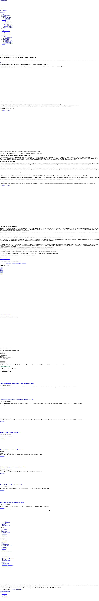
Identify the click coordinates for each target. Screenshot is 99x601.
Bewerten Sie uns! (5, 559)
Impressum (17, 589)
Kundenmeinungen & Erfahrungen (7, 558)
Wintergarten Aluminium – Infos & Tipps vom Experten (12, 502)
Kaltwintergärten (7, 19)
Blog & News (4, 531)
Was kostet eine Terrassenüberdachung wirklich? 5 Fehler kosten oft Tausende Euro (17, 416)
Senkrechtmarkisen (7, 22)
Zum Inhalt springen (3, 0)
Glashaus (13, 263)
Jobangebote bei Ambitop (6, 560)
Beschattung (4, 20)
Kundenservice (4, 529)
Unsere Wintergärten (7, 17)
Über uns (3, 562)
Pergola (5, 21)
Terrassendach (4, 540)
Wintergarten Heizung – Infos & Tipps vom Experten (11, 484)
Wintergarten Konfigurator (8, 27)
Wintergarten (4, 541)
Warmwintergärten (7, 18)
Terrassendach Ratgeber (8, 24)
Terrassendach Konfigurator (8, 25)
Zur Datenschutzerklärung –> (5, 366)
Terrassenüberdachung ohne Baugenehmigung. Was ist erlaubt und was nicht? (16, 399)
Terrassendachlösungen (6, 532)
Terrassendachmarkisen (8, 37)
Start (3, 14)
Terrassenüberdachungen (6, 15)
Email (1, 354)
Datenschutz (13, 589)
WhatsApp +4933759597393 (3, 10)
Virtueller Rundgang (5, 556)
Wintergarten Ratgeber (7, 26)
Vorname (1, 352)
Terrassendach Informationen (6, 545)
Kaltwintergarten (18, 263)
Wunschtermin (2, 356)
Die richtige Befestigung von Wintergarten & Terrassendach (12, 467)
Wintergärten (4, 16)
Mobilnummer (2, 355)
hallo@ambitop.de (2, 12)
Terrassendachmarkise (5, 544)
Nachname (2, 353)
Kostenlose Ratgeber (5, 23)
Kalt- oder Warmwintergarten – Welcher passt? (10, 432)
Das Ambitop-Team (5, 557)
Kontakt (3, 28)
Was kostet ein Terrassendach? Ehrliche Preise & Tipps (11, 449)
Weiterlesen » (2, 388)
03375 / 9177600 (2, 8)
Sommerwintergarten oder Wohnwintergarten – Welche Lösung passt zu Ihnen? (17, 383)
